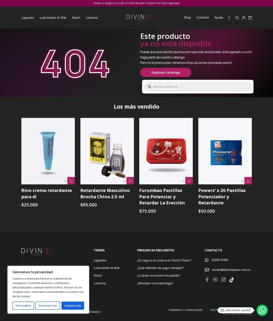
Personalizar (23, 305)
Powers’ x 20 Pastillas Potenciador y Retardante (222, 196)
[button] (262, 310)
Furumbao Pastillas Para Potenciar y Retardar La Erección (162, 196)
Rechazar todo (48, 305)
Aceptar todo (73, 305)
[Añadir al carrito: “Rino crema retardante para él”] (71, 180)
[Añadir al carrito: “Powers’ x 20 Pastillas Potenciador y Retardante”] (248, 180)
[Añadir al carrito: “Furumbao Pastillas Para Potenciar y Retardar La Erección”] (189, 180)
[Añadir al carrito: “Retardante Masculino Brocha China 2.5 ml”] (130, 180)
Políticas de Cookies (237, 313)
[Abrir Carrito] (250, 17)
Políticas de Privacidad (227, 310)
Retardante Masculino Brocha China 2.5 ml (105, 193)
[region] (48, 290)
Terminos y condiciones (185, 310)
